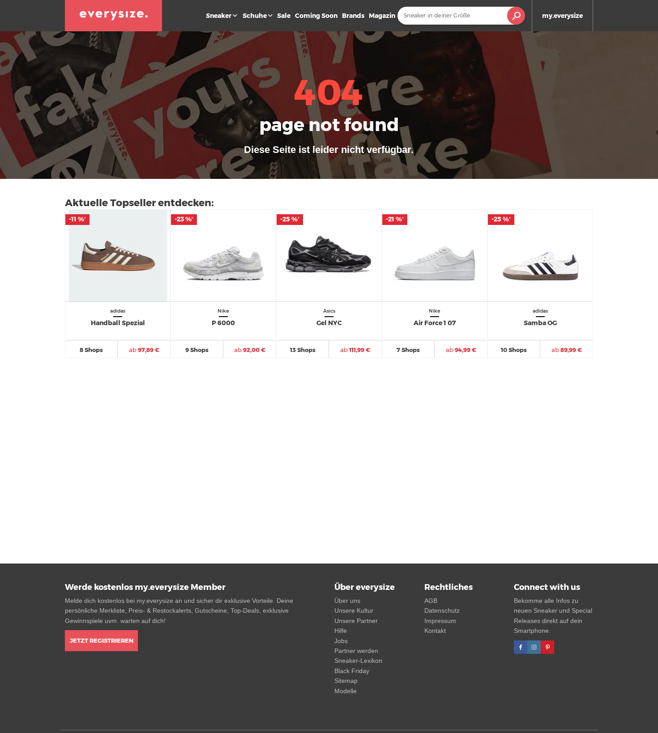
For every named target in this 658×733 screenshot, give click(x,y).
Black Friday (351, 670)
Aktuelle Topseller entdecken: (139, 203)
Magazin (382, 16)
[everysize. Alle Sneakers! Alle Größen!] (113, 15)
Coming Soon (316, 16)
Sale (284, 16)
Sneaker (218, 16)
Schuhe (255, 16)
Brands (353, 16)
